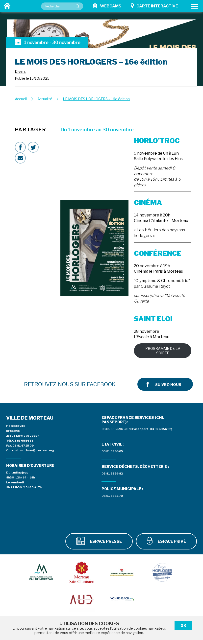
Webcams (110, 6)
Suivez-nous (168, 384)
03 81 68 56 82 (112, 473)
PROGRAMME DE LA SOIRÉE (162, 350)
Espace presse (105, 541)
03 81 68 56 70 (112, 496)
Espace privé (171, 541)
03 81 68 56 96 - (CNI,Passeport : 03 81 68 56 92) (137, 429)
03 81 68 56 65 (112, 451)
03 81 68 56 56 (22, 440)
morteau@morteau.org (37, 450)
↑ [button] (193, 609)
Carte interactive (157, 6)
